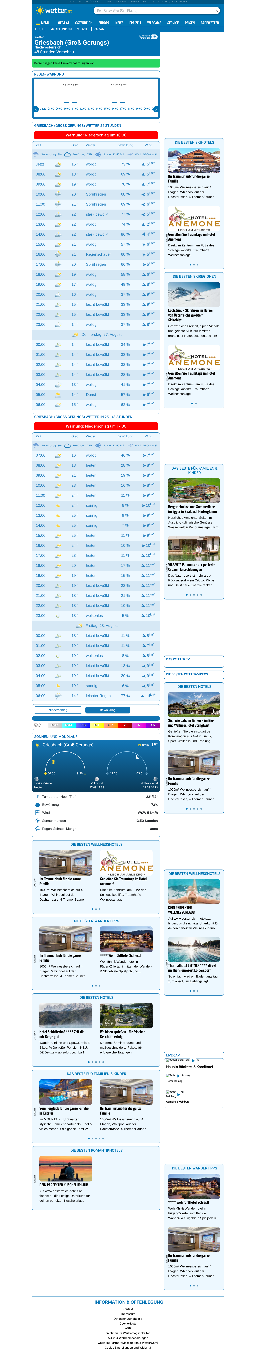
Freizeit (135, 23)
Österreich (96, 2)
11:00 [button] (75, 108)
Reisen (156, 2)
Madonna (121, 2)
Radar (99, 29)
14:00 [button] (99, 108)
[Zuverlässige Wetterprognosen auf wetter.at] (61, 10)
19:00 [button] (139, 108)
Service (173, 23)
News (119, 23)
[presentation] (36, 109)
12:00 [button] (83, 108)
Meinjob (145, 2)
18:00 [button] (131, 108)
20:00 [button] (147, 108)
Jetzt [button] (43, 108)
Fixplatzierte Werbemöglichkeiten (128, 1333)
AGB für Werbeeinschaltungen (128, 1338)
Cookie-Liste (127, 1323)
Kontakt (128, 1309)
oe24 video (82, 2)
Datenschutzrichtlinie (128, 1319)
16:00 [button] (115, 108)
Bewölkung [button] (108, 710)
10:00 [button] (67, 108)
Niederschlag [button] (58, 710)
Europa (103, 23)
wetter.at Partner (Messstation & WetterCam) (128, 1343)
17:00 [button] (123, 108)
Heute (40, 29)
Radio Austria (179, 2)
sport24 (109, 2)
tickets (166, 2)
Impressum (128, 1314)
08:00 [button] (51, 108)
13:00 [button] (91, 108)
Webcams (154, 23)
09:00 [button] (59, 108)
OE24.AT (63, 23)
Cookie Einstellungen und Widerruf (128, 1347)
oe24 (71, 2)
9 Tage (82, 29)
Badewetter (210, 23)
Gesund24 (133, 2)
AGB (128, 1328)
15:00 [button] (107, 108)
